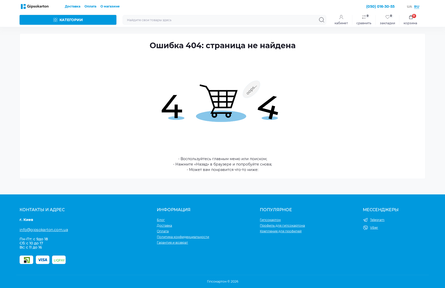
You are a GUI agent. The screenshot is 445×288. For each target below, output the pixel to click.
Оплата (90, 6)
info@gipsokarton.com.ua (44, 229)
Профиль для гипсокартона (282, 225)
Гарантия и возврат (172, 242)
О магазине (110, 6)
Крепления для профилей (281, 231)
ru (416, 6)
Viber (374, 227)
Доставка (72, 6)
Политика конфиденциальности (183, 237)
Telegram (377, 220)
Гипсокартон (270, 220)
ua (409, 6)
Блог (161, 220)
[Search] (321, 20)
